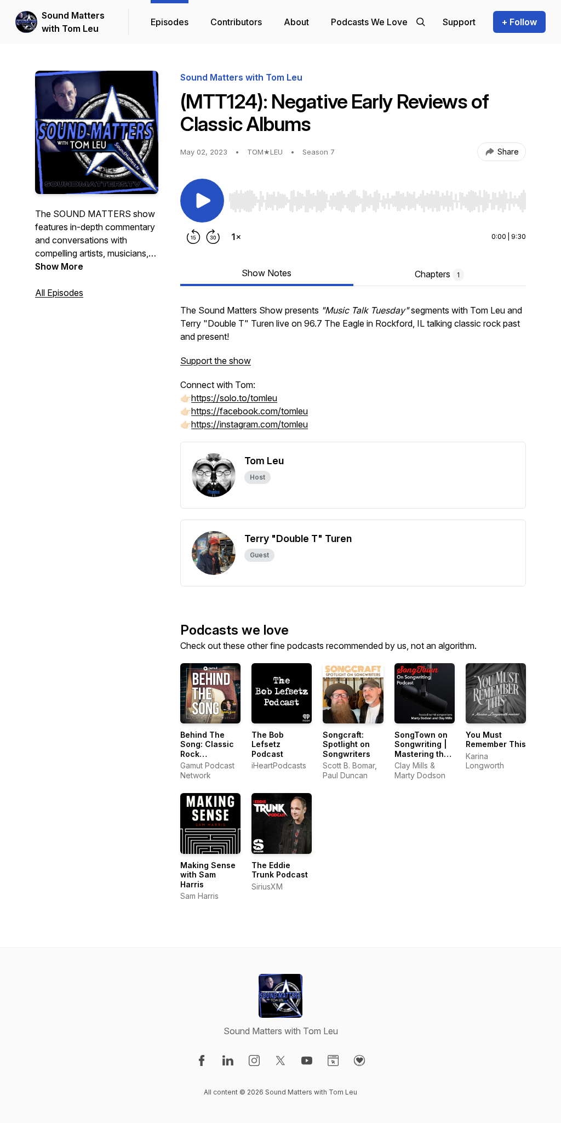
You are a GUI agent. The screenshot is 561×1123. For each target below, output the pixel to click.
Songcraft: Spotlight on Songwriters (346, 744)
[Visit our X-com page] (280, 1060)
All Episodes (59, 292)
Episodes (169, 21)
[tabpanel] (353, 373)
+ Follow (519, 21)
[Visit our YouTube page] (306, 1060)
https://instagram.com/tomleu (249, 424)
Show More (59, 266)
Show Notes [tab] (266, 272)
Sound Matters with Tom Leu (73, 22)
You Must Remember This (496, 739)
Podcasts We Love (369, 21)
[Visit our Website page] (333, 1060)
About (296, 21)
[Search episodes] (420, 21)
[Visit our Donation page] (359, 1060)
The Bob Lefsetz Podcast (267, 744)
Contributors (236, 21)
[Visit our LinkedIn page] (227, 1060)
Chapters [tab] (437, 274)
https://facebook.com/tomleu (249, 411)
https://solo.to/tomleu (234, 397)
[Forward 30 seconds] (213, 236)
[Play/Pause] (202, 201)
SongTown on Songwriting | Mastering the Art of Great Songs (421, 754)
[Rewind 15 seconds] (193, 236)
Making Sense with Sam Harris (208, 874)
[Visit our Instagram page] (254, 1060)
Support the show (215, 360)
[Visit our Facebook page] (201, 1060)
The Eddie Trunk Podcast (279, 870)
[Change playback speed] (236, 236)
